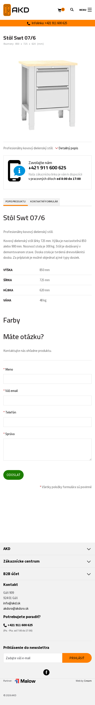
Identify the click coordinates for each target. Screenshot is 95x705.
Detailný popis (68, 148)
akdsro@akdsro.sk (15, 608)
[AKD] (30, 10)
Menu (82, 9)
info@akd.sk (11, 603)
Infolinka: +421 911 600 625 (48, 23)
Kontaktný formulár (44, 201)
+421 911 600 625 (47, 167)
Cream (88, 680)
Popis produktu (16, 201)
